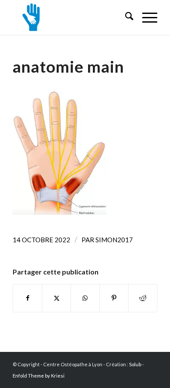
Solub (135, 364)
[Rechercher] (124, 17)
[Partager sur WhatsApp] (85, 297)
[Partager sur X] (56, 297)
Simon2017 (114, 240)
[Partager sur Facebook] (27, 297)
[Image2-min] (70, 17)
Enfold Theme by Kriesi (39, 375)
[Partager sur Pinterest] (114, 297)
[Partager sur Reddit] (143, 297)
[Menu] (145, 17)
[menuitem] (124, 17)
